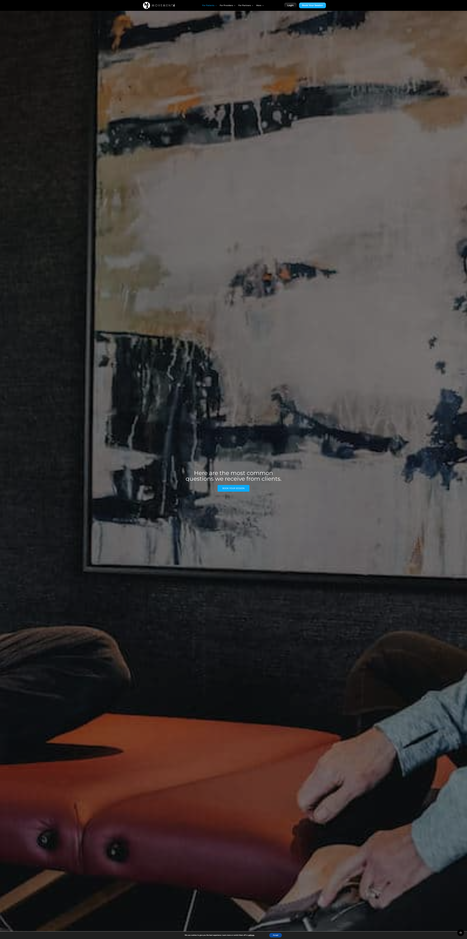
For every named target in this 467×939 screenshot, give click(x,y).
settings (251, 935)
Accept (275, 935)
